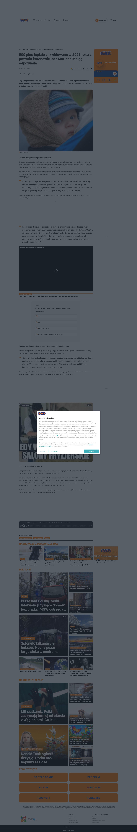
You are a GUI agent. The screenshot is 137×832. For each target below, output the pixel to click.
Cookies (49, 446)
